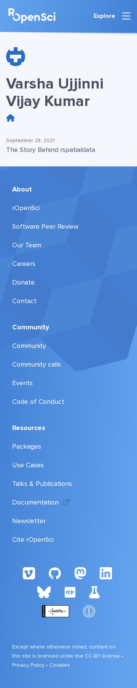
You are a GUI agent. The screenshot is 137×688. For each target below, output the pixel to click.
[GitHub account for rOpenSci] (55, 573)
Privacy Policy (28, 665)
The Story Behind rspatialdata (50, 150)
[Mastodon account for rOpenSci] (80, 573)
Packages (26, 446)
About (22, 189)
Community (30, 327)
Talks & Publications (42, 483)
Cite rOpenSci (33, 539)
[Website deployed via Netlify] (56, 611)
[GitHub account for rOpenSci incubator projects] (94, 592)
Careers (23, 263)
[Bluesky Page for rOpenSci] (44, 592)
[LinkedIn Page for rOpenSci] (107, 573)
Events (22, 383)
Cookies (59, 665)
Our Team (26, 245)
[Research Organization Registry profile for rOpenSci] (70, 592)
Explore (104, 16)
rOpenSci (26, 208)
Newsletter (29, 521)
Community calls (36, 364)
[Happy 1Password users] (89, 611)
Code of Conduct (38, 401)
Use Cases (28, 465)
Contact (24, 301)
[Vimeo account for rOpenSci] (29, 573)
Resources (28, 428)
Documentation (35, 502)
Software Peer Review (45, 226)
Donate (23, 282)
